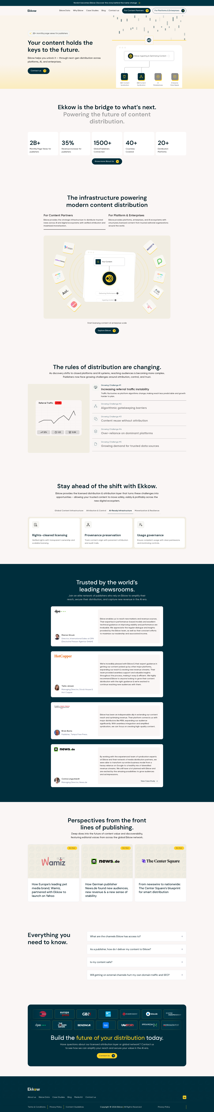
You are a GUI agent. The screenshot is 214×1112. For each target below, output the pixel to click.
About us (32, 1097)
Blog (104, 11)
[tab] (75, 221)
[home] (32, 10)
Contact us (114, 11)
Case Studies (92, 11)
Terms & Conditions (37, 1107)
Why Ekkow (78, 11)
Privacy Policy (56, 1107)
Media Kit (78, 1097)
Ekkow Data (64, 11)
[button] (136, 936)
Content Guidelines (75, 1107)
